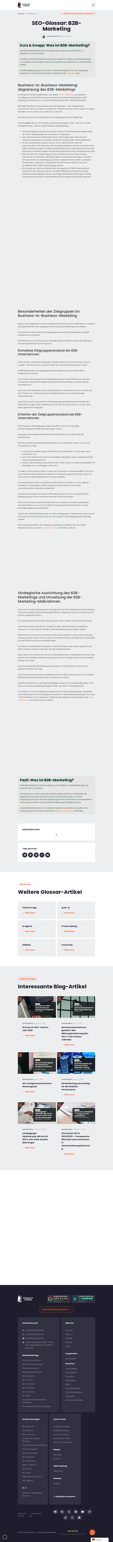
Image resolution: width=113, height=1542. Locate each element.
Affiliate (26, 944)
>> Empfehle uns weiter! (64, 1496)
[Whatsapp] (72, 1517)
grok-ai (65, 907)
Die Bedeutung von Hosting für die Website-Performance (75, 1086)
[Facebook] (55, 1512)
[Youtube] (83, 1512)
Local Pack (67, 944)
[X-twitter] (69, 1512)
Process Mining (69, 926)
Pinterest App (29, 907)
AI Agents (27, 926)
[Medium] (79, 1517)
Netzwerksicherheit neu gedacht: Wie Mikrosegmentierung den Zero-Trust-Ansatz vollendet (74, 1033)
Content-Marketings (64, 811)
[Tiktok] (65, 1517)
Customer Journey (50, 528)
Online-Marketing (66, 94)
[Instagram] (89, 1512)
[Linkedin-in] (62, 1512)
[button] (24, 854)
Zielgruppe (70, 73)
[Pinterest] (76, 1512)
